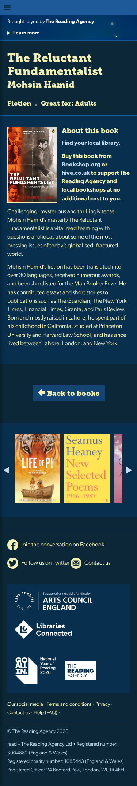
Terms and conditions (69, 704)
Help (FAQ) (45, 713)
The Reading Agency (70, 22)
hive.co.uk (76, 173)
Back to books (72, 393)
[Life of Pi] (37, 468)
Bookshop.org (81, 165)
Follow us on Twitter (44, 563)
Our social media (25, 704)
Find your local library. (91, 143)
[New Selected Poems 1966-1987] (87, 468)
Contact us (96, 563)
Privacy (102, 704)
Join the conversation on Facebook (62, 545)
